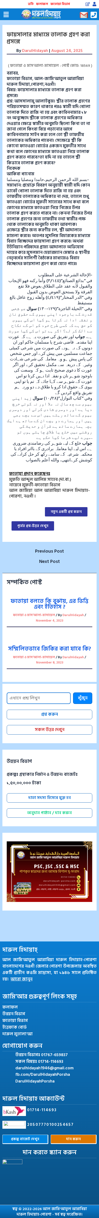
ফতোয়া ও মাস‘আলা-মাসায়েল (34, 615)
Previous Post (49, 551)
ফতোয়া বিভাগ (60, 4)
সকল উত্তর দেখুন (49, 729)
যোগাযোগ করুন (22, 1046)
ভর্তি (31, 4)
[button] (6, 15)
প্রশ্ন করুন (49, 714)
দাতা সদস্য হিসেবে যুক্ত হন (49, 797)
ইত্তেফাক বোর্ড (14, 1027)
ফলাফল (42, 4)
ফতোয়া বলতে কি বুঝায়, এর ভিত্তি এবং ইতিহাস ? (49, 604)
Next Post (49, 561)
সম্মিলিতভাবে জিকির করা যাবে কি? (49, 648)
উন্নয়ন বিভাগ (13, 1014)
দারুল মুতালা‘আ (17, 1034)
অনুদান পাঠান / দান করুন (49, 813)
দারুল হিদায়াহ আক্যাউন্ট (33, 1099)
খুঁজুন (82, 698)
